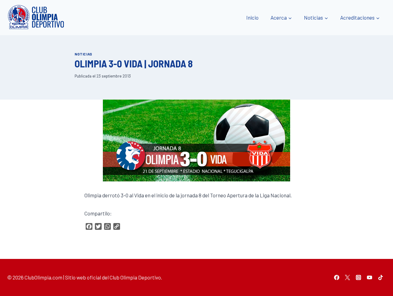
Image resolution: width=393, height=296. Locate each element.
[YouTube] (369, 277)
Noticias (83, 54)
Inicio (252, 17)
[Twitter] (347, 277)
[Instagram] (358, 277)
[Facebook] (336, 277)
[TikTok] (380, 277)
